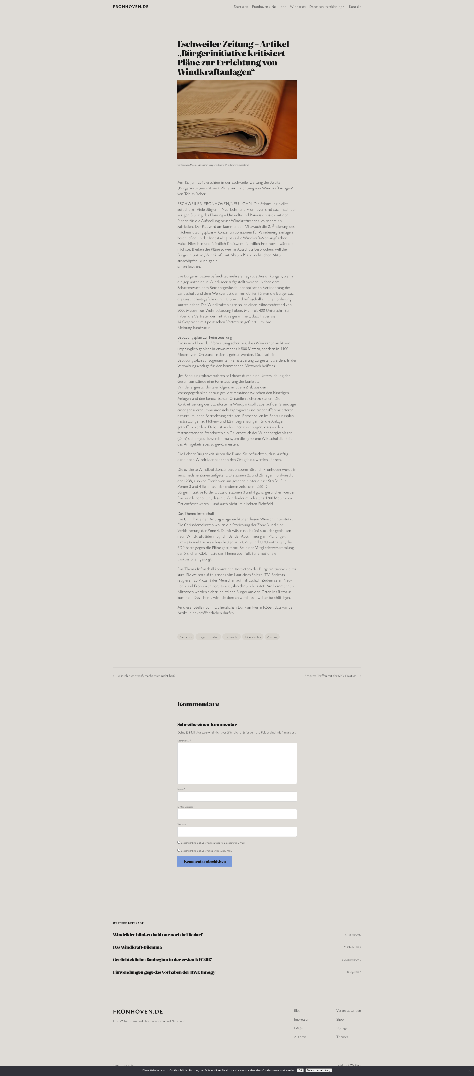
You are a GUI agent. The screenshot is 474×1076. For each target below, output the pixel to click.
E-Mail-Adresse (186, 806)
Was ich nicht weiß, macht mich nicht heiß (146, 675)
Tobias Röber (252, 637)
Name (181, 789)
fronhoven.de (131, 6)
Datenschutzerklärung (318, 1070)
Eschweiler (231, 637)
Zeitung (272, 637)
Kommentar (184, 740)
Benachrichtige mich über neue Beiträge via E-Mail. (206, 850)
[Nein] (469, 1071)
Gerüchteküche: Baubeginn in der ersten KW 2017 (162, 959)
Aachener (185, 637)
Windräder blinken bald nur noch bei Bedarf (157, 934)
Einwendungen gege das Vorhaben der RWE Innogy (164, 972)
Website (181, 824)
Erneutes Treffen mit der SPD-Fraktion (331, 675)
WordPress (355, 1065)
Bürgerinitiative (208, 637)
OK (300, 1070)
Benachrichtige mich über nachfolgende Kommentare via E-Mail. (213, 842)
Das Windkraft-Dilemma (137, 947)
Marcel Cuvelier (198, 164)
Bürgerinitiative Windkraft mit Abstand (228, 164)
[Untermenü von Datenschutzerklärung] (344, 6)
